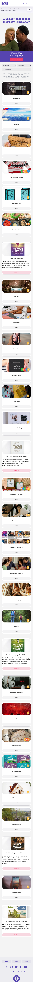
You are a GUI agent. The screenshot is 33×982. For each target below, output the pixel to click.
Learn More (14, 10)
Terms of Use (9, 971)
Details (16, 103)
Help (6, 961)
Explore (16, 272)
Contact (26, 961)
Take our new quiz (16, 59)
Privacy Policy (16, 971)
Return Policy (24, 971)
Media (16, 961)
